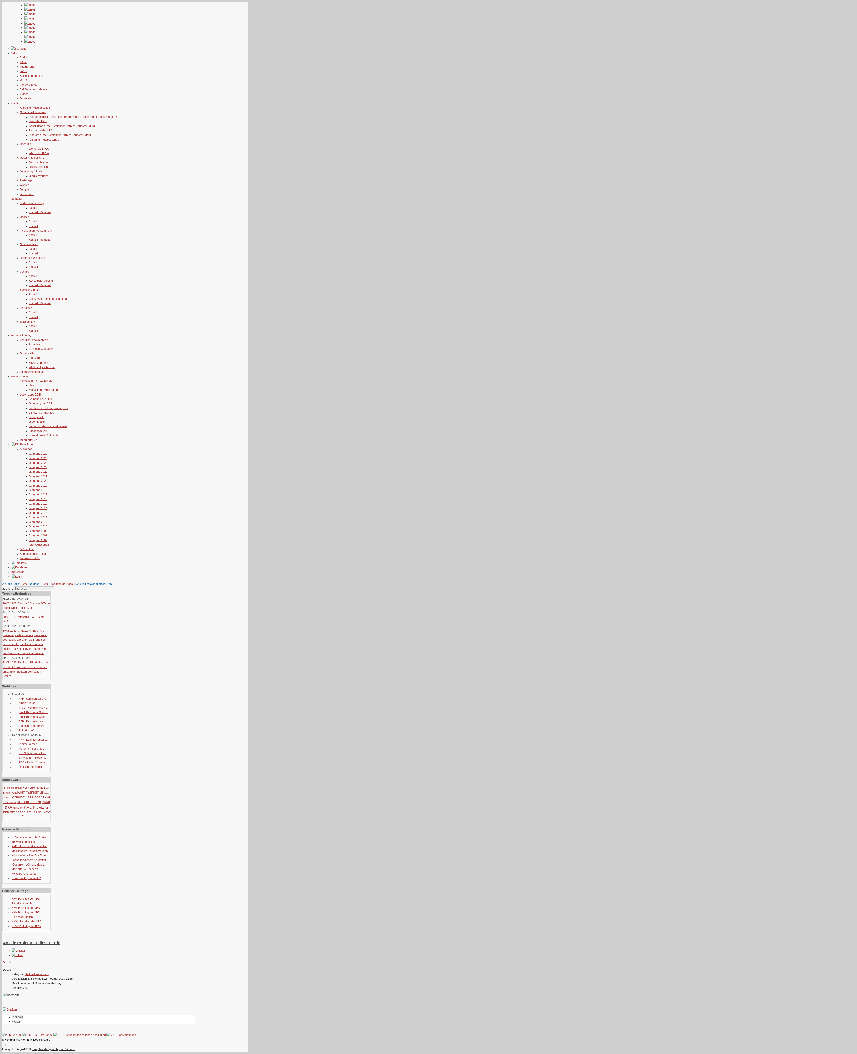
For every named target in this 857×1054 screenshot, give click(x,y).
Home (24, 584)
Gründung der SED (40, 399)
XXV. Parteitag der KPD (26, 907)
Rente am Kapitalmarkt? (26, 878)
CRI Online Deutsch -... (32, 753)
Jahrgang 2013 (38, 512)
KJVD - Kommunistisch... (33, 707)
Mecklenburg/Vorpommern (36, 230)
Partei (23, 57)
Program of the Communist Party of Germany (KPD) (60, 135)
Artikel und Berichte (32, 75)
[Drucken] (19, 950)
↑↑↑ (4, 1044)
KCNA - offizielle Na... (31, 748)
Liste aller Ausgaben (41, 348)
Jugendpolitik (37, 421)
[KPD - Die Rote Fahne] (37, 1035)
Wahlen (24, 185)
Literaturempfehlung (32, 371)
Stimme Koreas (28, 744)
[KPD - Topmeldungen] (121, 1035)
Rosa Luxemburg (33, 787)
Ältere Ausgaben (39, 544)
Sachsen (25, 271)
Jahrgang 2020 (38, 480)
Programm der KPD (40, 130)
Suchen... (8, 588)
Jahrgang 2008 (38, 535)
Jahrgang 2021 (38, 476)
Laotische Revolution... (32, 766)
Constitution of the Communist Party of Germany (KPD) (62, 126)
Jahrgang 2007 (38, 540)
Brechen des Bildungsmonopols (48, 408)
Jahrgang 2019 (38, 485)
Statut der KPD (38, 121)
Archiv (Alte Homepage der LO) (48, 298)
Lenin (47, 793)
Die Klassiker (28, 353)
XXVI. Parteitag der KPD (26, 926)
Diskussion (26, 98)
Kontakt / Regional (40, 212)
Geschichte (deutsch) (41, 162)
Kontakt (33, 226)
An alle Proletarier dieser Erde (31, 943)
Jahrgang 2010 (38, 526)
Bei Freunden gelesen (33, 89)
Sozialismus (19, 797)
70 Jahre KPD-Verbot (24, 873)
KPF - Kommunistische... (33, 698)
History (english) (39, 166)
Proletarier (40, 807)
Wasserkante (28, 321)
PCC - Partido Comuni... (33, 762)
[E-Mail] (17, 955)
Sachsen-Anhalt (29, 289)
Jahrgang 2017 (38, 494)
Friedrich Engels (39, 362)
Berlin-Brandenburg (32, 203)
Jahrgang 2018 (38, 490)
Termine (25, 189)
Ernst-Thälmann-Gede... (33, 712)
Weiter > (17, 1021)
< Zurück (17, 1017)
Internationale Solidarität (43, 435)
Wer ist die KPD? (39, 148)
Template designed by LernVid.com (53, 1049)
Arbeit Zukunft (27, 703)
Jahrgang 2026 (38, 453)
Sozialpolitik (36, 417)
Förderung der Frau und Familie (48, 426)
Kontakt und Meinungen (43, 389)
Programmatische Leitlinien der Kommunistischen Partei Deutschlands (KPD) (75, 116)
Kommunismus (30, 792)
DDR (6, 812)
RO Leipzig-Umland (41, 280)
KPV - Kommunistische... (33, 739)
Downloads (27, 194)
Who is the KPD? (39, 153)
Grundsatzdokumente (33, 112)
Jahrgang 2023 (38, 467)
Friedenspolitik (38, 431)
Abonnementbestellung (34, 553)
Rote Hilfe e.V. (27, 730)
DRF (8, 807)
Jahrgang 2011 (38, 522)
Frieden (36, 797)
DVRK (23, 71)
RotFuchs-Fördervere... (32, 725)
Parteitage (26, 180)
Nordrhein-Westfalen (32, 257)
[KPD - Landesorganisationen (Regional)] (79, 1035)
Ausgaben (26, 449)
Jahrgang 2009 (38, 531)
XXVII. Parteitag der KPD (27, 921)
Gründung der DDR (40, 403)
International (27, 66)
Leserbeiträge (28, 85)
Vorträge (25, 80)
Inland (23, 62)
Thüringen (26, 308)
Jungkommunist (38, 176)
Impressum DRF (30, 558)
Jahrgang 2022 (38, 471)
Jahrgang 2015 (38, 503)
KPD (28, 807)
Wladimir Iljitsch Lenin (42, 367)
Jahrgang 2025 (38, 458)
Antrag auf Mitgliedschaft (35, 107)
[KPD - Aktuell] (11, 1035)
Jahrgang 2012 (38, 517)
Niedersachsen (29, 244)
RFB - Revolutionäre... (32, 721)
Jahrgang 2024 (38, 462)
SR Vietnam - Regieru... (33, 757)
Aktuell (33, 207)
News (32, 385)
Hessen (24, 217)
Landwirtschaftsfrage (41, 412)
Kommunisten (29, 802)
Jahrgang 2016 (38, 499)
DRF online (27, 549)
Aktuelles (34, 344)
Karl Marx (34, 358)
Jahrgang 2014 (38, 508)
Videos (24, 94)
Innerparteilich (28, 440)
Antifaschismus (22, 812)
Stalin (6, 797)
